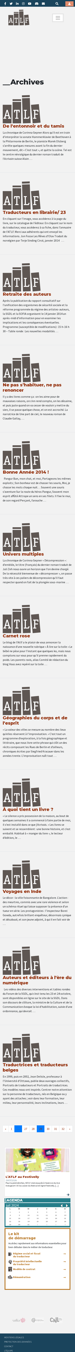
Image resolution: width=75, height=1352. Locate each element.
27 (25, 1129)
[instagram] (23, 3)
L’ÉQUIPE (8, 1350)
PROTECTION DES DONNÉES (17, 1341)
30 (48, 1129)
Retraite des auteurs (27, 294)
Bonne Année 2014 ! (26, 472)
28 (33, 1129)
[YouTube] (29, 3)
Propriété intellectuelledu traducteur (27, 1263)
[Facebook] (5, 3)
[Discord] (36, 3)
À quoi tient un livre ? (28, 809)
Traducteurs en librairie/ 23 (34, 212)
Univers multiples (23, 554)
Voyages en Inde (22, 891)
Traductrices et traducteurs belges (35, 1067)
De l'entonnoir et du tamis (33, 126)
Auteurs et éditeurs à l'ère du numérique (37, 980)
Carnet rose (16, 635)
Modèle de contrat (24, 1269)
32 (63, 1129)
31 (55, 1129)
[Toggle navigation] (58, 17)
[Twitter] (11, 3)
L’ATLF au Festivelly (22, 1177)
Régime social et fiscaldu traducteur (26, 1255)
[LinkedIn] (17, 3)
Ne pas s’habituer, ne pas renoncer (32, 387)
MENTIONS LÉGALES (14, 1337)
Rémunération (21, 1277)
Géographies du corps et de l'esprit (35, 720)
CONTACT (8, 1346)
